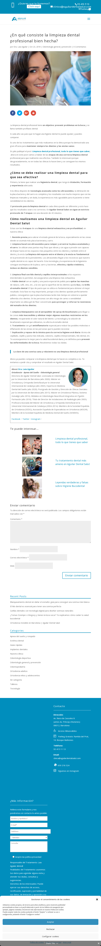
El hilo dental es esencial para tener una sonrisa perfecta (35, 606)
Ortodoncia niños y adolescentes (25, 675)
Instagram (35, 419)
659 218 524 (55, 765)
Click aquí (34, 6)
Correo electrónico (19, 557)
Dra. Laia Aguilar (20, 46)
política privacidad (33, 857)
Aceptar (50, 922)
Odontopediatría (17, 666)
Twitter (25, 419)
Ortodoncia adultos (18, 671)
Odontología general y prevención (57, 46)
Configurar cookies (50, 936)
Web (12, 566)
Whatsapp (90, 9)
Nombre (14, 549)
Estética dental (17, 640)
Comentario (16, 519)
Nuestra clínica (16, 653)
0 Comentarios (80, 46)
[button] (97, 899)
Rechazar (50, 929)
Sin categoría (16, 679)
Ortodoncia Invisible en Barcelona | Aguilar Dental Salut (35, 622)
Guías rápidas (16, 645)
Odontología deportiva (20, 658)
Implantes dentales (19, 649)
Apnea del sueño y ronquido (22, 636)
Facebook (16, 419)
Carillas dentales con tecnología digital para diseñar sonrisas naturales (41, 610)
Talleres (13, 684)
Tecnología (15, 688)
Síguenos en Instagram (68, 771)
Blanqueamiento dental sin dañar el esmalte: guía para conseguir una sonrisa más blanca (49, 602)
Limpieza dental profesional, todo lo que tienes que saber (61, 151)
